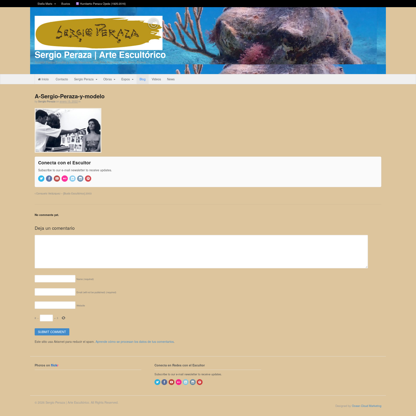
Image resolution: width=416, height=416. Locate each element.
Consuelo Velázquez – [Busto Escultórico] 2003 (64, 193)
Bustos (65, 4)
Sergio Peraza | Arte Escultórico (100, 54)
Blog (143, 79)
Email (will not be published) (96, 292)
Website (80, 305)
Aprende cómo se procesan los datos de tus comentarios (135, 341)
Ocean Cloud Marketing (366, 406)
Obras (107, 79)
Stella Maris (44, 4)
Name (85, 279)
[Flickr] (65, 178)
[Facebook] (49, 178)
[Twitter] (41, 178)
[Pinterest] (88, 178)
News (171, 79)
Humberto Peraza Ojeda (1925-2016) (102, 4)
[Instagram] (80, 178)
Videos (156, 79)
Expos (125, 79)
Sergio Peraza (84, 79)
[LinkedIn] (72, 178)
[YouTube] (57, 178)
